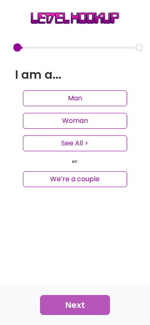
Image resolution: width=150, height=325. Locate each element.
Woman (75, 120)
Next (75, 305)
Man (75, 98)
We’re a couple (75, 179)
